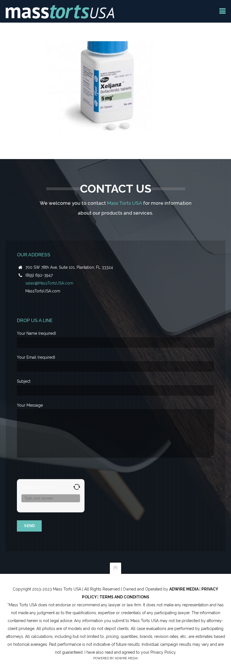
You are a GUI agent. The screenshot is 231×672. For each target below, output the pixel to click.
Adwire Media (184, 589)
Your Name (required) (36, 333)
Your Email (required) (36, 357)
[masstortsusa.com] (60, 11)
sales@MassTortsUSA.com (49, 283)
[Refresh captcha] (76, 486)
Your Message (30, 405)
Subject (23, 381)
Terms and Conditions (124, 597)
